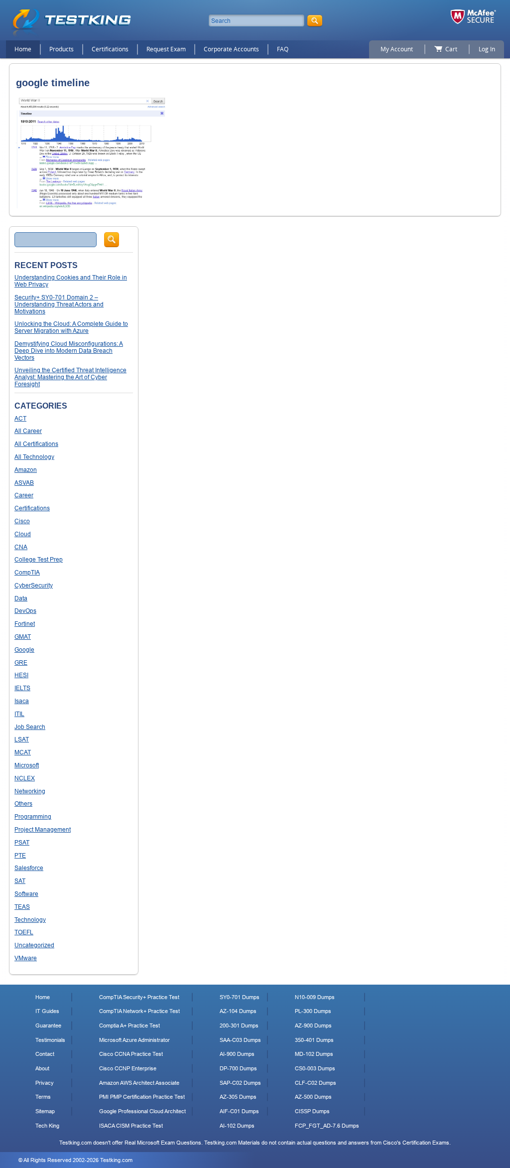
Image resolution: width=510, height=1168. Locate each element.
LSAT (21, 739)
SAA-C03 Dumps (240, 1039)
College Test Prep (38, 559)
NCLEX (24, 778)
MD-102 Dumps (314, 1053)
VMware (25, 958)
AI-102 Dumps (237, 1125)
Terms (43, 1096)
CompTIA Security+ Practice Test (139, 997)
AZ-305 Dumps (238, 1096)
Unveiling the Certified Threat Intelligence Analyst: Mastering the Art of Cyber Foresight (70, 377)
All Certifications (36, 443)
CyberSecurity (33, 585)
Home (22, 49)
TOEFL (23, 932)
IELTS (22, 688)
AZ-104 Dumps (238, 1011)
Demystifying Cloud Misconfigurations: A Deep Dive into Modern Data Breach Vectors (68, 350)
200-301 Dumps (239, 1025)
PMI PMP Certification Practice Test (142, 1096)
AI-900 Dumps (237, 1053)
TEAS (22, 906)
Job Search (29, 726)
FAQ (282, 49)
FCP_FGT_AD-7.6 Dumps (327, 1125)
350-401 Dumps (314, 1039)
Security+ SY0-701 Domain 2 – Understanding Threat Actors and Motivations (59, 304)
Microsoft (26, 765)
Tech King (47, 1125)
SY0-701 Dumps (239, 997)
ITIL (19, 714)
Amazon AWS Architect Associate (139, 1082)
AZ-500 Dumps (313, 1096)
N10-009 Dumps (315, 997)
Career (23, 495)
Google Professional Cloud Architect (142, 1111)
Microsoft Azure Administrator (134, 1039)
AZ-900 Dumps (313, 1025)
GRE (20, 662)
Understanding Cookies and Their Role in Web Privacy (70, 281)
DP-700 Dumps (238, 1068)
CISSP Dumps (312, 1111)
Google (24, 649)
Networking (29, 791)
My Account (397, 49)
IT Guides (47, 1011)
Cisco (22, 521)
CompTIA (27, 572)
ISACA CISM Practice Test (131, 1125)
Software (26, 893)
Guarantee (48, 1025)
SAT (19, 880)
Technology (30, 919)
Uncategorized (34, 945)
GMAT (22, 636)
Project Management (42, 829)
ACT (20, 418)
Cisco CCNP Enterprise (127, 1068)
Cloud (22, 534)
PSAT (21, 842)
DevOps (25, 610)
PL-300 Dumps (313, 1011)
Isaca (21, 701)
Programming (32, 816)
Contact (44, 1053)
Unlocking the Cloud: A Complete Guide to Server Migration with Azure (71, 327)
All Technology (34, 456)
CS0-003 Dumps (315, 1068)
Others (23, 803)
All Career (28, 431)
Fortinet (24, 623)
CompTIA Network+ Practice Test (139, 1011)
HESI (21, 675)
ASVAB (24, 482)
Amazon (25, 469)
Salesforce (28, 868)
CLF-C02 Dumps (315, 1082)
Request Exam (166, 49)
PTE (20, 855)
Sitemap (45, 1111)
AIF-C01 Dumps (239, 1111)
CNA (20, 547)
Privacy (44, 1082)
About (42, 1068)
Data (20, 598)
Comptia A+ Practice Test (129, 1025)
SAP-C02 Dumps (240, 1082)
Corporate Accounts (231, 49)
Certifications (110, 49)
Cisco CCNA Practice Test (131, 1053)
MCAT (22, 752)
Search (111, 239)
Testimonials (50, 1039)
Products (61, 49)
